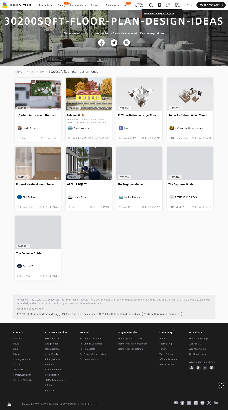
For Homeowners (89, 359)
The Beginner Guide (130, 184)
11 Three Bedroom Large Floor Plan (140, 115)
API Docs (49, 390)
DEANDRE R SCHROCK (185, 197)
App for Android (197, 348)
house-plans (36, 71)
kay (125, 128)
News (16, 343)
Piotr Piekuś (28, 197)
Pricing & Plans (52, 359)
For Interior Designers (91, 338)
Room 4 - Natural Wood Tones (187, 115)
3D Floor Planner (53, 338)
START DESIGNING (209, 5)
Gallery (17, 71)
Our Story (18, 338)
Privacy (16, 354)
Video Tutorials (166, 354)
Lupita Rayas (29, 128)
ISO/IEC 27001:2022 (23, 380)
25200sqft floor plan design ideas (38, 314)
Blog (15, 348)
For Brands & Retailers (91, 343)
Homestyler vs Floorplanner (132, 343)
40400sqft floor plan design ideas (79, 314)
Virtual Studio (52, 354)
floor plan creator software (72, 303)
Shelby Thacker (131, 197)
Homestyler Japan (22, 374)
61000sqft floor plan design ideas (121, 314)
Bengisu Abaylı (81, 128)
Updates (17, 364)
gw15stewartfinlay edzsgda (188, 128)
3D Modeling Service (55, 380)
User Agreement (21, 359)
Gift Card (49, 385)
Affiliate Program (168, 359)
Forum (162, 348)
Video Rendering (53, 369)
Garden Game (166, 364)
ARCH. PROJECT (77, 184)
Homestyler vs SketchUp (130, 348)
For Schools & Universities (93, 354)
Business (49, 364)
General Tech (29, 266)
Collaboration (52, 374)
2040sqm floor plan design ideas (162, 314)
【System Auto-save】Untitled (36, 115)
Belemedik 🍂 (75, 115)
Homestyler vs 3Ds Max (130, 338)
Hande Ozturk (80, 197)
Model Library (52, 348)
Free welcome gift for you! (159, 13)
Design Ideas (51, 343)
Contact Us (18, 369)
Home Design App (198, 338)
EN (187, 5)
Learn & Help (166, 343)
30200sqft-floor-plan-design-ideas (73, 71)
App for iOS (195, 343)
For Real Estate (87, 348)
